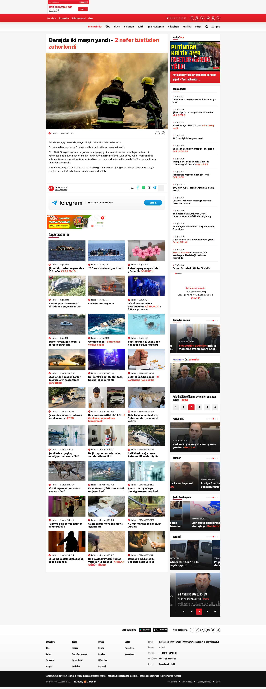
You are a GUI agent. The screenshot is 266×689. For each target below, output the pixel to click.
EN (170, 18)
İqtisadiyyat (173, 26)
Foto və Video (64, 18)
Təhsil (140, 26)
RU (173, 18)
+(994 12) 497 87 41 (168, 653)
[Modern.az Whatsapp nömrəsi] (213, 18)
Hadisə (75, 648)
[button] (207, 320)
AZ (167, 18)
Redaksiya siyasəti (79, 18)
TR (177, 18)
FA (179, 18)
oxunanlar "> (186, 360)
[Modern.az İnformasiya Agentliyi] (56, 629)
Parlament (129, 26)
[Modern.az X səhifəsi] (218, 18)
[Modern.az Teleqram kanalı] (202, 18)
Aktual (117, 26)
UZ (182, 18)
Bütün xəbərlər (95, 26)
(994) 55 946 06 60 (167, 658)
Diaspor (49, 666)
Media (127, 642)
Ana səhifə (50, 642)
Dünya (198, 26)
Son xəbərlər (52, 18)
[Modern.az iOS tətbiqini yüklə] (160, 630)
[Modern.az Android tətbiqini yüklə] (145, 630)
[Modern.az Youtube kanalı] (208, 18)
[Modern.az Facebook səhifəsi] (192, 18)
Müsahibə (102, 660)
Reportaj (102, 666)
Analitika (187, 26)
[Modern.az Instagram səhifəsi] (197, 18)
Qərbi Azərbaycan (156, 26)
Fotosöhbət (129, 648)
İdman (101, 642)
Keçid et (153, 202)
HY (185, 18)
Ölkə (108, 26)
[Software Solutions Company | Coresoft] (90, 681)
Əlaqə (90, 18)
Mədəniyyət (130, 654)
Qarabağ (101, 654)
